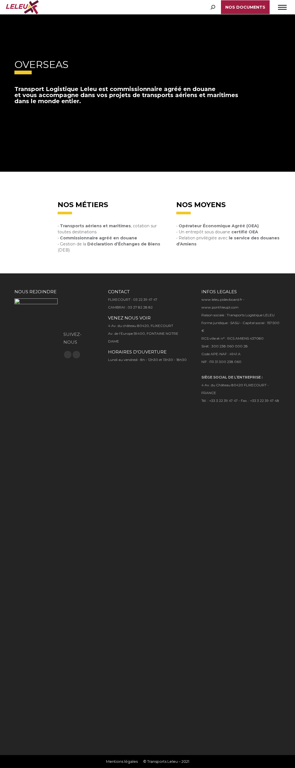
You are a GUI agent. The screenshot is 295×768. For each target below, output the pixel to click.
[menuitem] (122, 761)
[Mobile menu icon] (282, 7)
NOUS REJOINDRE (35, 291)
